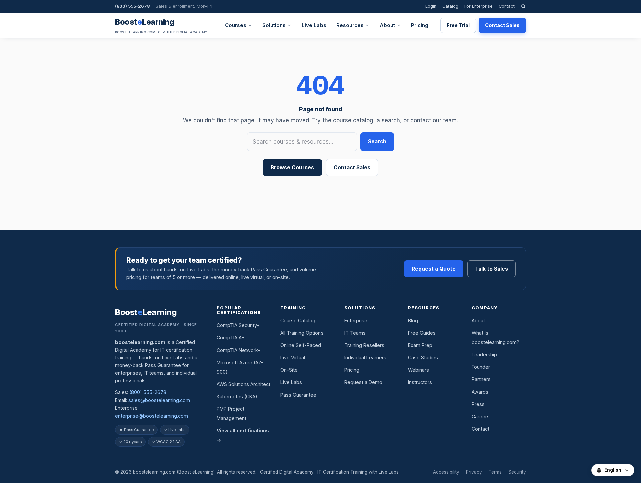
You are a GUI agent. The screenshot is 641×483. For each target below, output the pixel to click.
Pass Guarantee (298, 395)
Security (517, 472)
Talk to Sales (491, 269)
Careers (481, 416)
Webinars (418, 370)
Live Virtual (292, 357)
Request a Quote (434, 269)
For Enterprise (478, 6)
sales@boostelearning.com (159, 400)
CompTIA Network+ (239, 350)
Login (430, 6)
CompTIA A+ (231, 337)
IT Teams (355, 333)
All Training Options (302, 333)
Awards (480, 392)
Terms (495, 472)
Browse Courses (292, 167)
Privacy (474, 472)
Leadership (484, 354)
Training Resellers (364, 345)
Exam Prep (420, 345)
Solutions (274, 25)
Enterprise (355, 320)
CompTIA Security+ (238, 325)
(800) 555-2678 (132, 6)
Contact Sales (502, 25)
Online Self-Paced (300, 345)
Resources (350, 25)
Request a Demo (363, 382)
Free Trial (458, 25)
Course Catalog (297, 320)
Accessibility (446, 472)
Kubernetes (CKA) (237, 396)
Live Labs (314, 25)
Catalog (450, 6)
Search (377, 141)
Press (478, 404)
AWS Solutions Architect (243, 384)
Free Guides (422, 333)
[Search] (523, 6)
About (387, 25)
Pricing (419, 25)
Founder (481, 367)
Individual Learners (365, 357)
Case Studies (423, 357)
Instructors (420, 382)
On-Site (289, 370)
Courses (235, 25)
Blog (413, 320)
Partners (481, 379)
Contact (507, 6)
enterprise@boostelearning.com (151, 416)
